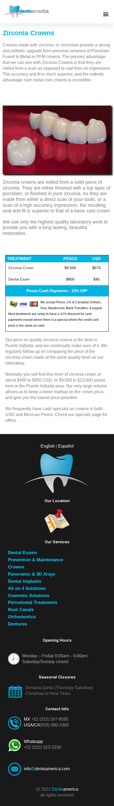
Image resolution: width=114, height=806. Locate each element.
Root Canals (21, 609)
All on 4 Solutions (27, 588)
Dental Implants (24, 581)
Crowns (16, 567)
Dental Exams (22, 552)
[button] (105, 14)
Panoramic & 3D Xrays (31, 574)
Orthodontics (22, 616)
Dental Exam (19, 279)
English (48, 446)
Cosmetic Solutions (28, 595)
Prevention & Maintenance (35, 559)
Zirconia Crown (21, 268)
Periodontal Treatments (32, 602)
